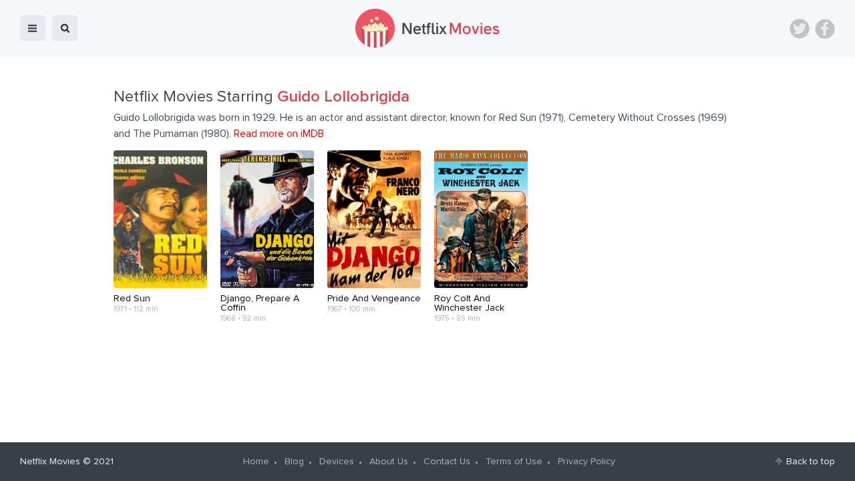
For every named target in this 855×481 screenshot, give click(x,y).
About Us (388, 461)
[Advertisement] (427, 374)
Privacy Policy (586, 461)
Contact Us (446, 461)
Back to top (810, 461)
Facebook (825, 29)
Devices (336, 461)
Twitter (800, 29)
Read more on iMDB (279, 133)
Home (256, 461)
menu (32, 28)
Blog (294, 461)
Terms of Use (514, 461)
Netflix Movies (50, 461)
